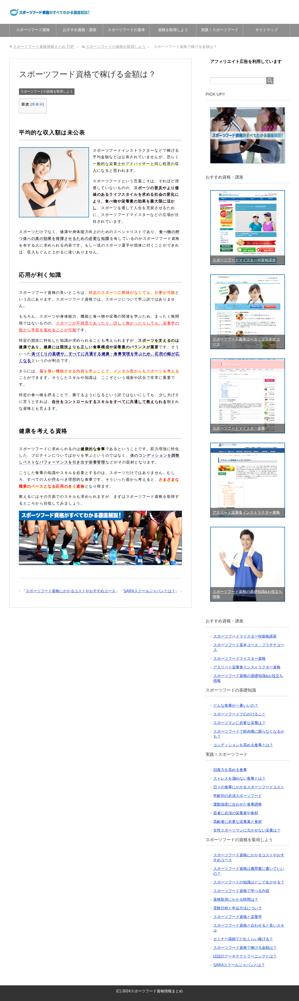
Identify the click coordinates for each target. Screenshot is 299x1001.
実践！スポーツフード (219, 30)
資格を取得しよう (173, 30)
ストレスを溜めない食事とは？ (239, 778)
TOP (43, 47)
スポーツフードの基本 (126, 30)
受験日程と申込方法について (237, 908)
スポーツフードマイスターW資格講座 (244, 260)
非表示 (37, 104)
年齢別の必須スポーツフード (237, 796)
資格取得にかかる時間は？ (235, 899)
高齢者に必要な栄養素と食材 (237, 822)
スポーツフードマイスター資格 (239, 428)
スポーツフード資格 (33, 30)
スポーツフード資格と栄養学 (237, 917)
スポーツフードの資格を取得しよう (47, 91)
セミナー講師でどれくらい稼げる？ (243, 939)
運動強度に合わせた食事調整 (237, 804)
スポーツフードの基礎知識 (231, 690)
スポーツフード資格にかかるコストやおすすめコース (70, 591)
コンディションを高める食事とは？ (243, 745)
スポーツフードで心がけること (239, 714)
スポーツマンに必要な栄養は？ (239, 723)
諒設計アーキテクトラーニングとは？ (245, 956)
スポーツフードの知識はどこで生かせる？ (248, 882)
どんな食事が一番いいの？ (235, 705)
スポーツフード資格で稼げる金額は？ (245, 948)
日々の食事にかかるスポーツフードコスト (248, 787)
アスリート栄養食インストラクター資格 (246, 512)
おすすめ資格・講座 (79, 30)
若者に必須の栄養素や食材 (235, 813)
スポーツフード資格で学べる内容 (241, 891)
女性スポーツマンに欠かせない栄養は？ (247, 830)
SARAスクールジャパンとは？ (149, 591)
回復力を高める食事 (230, 770)
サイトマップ (266, 30)
